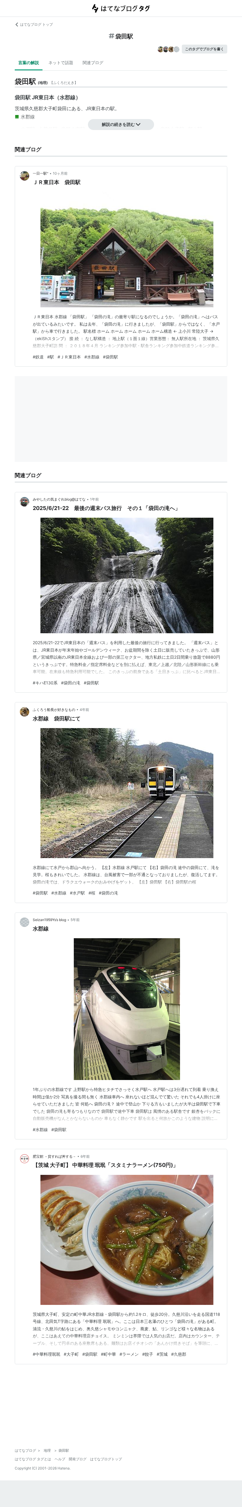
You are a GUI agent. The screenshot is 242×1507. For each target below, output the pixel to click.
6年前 (85, 1156)
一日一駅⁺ (40, 173)
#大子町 (71, 1354)
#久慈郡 (178, 1354)
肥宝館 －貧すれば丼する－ (54, 1156)
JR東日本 (95, 108)
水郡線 (28, 117)
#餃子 (147, 1354)
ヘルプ (60, 1459)
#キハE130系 (45, 682)
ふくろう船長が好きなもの (54, 709)
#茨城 (162, 1354)
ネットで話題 (60, 62)
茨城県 (22, 108)
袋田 (62, 108)
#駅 (50, 356)
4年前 (84, 709)
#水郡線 (91, 356)
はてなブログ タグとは (33, 1459)
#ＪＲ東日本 (69, 356)
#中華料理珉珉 (46, 1354)
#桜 (92, 892)
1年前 (94, 499)
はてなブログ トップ (36, 24)
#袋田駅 (110, 356)
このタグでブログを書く (204, 49)
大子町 (50, 108)
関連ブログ (93, 62)
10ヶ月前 (60, 173)
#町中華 (108, 1354)
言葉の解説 (28, 62)
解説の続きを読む (118, 124)
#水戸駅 (77, 892)
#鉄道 (38, 356)
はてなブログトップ (106, 1459)
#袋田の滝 (70, 682)
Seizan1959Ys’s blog (49, 919)
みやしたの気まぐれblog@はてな (59, 499)
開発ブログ (77, 1459)
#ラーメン (129, 1354)
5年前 (75, 919)
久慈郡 (36, 108)
